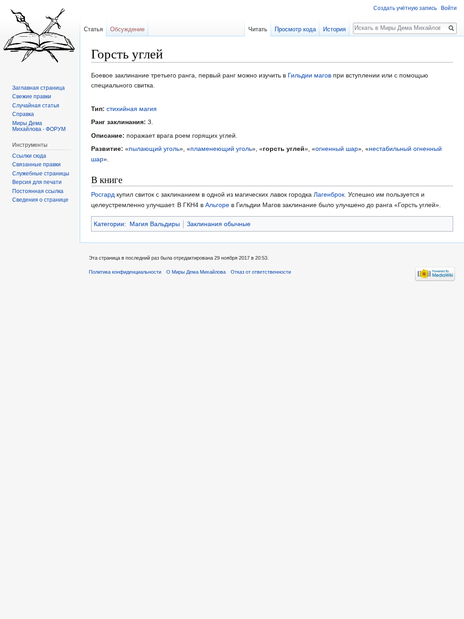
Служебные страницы (40, 173)
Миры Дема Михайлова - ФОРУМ (39, 126)
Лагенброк (329, 194)
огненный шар (336, 148)
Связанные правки (36, 164)
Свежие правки (31, 96)
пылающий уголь (154, 148)
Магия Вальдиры (155, 223)
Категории (109, 223)
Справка (23, 114)
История (334, 29)
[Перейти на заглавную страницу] (40, 36)
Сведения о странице (40, 200)
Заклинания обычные (219, 223)
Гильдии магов (309, 75)
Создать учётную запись (405, 8)
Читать (257, 29)
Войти (449, 8)
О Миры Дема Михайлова (196, 272)
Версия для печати (37, 182)
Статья (93, 29)
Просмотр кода (295, 29)
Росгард (103, 194)
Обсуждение (127, 29)
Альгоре (217, 204)
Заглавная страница (38, 88)
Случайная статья (35, 105)
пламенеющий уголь (221, 148)
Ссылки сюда (29, 156)
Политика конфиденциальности (125, 272)
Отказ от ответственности (261, 272)
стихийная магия (131, 108)
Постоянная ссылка (37, 191)
